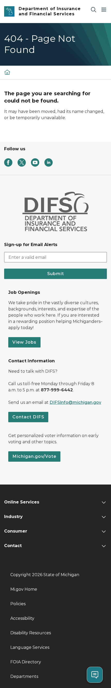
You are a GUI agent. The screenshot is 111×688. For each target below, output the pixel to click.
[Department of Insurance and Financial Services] (7, 72)
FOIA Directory (25, 661)
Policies (18, 603)
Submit (55, 273)
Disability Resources (30, 632)
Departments (24, 676)
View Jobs (24, 342)
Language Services (29, 647)
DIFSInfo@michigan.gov (75, 402)
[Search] (93, 9)
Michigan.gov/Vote (34, 456)
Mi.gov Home (23, 589)
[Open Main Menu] (104, 9)
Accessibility (22, 618)
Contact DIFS (28, 416)
